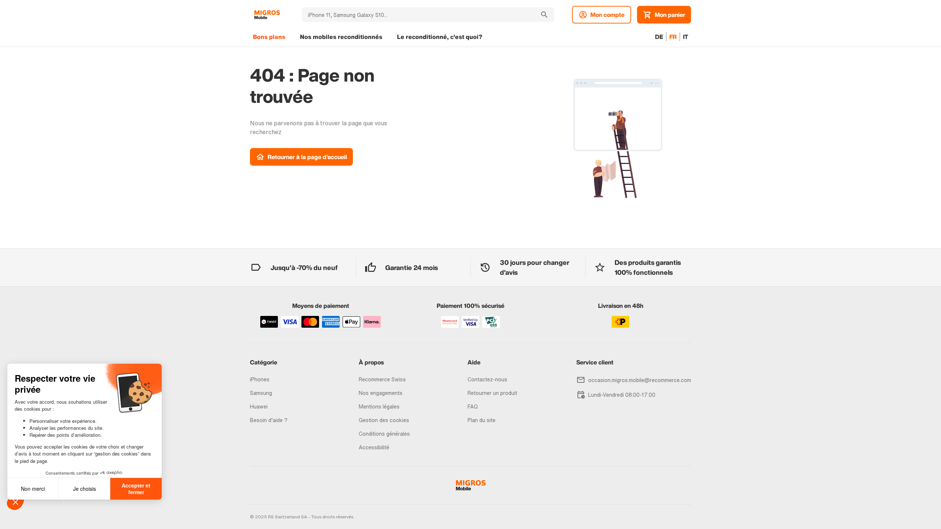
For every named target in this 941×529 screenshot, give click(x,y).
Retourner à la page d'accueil (307, 156)
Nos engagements (380, 393)
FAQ (473, 406)
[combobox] (418, 15)
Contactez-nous (487, 379)
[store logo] (267, 15)
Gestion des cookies (384, 420)
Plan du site (481, 420)
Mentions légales (379, 406)
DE (659, 36)
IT (685, 36)
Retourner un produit (492, 393)
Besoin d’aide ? (268, 420)
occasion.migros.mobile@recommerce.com (639, 380)
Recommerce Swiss (382, 379)
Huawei (259, 406)
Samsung (261, 393)
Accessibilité (374, 447)
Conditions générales (384, 434)
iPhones (259, 379)
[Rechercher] (544, 14)
